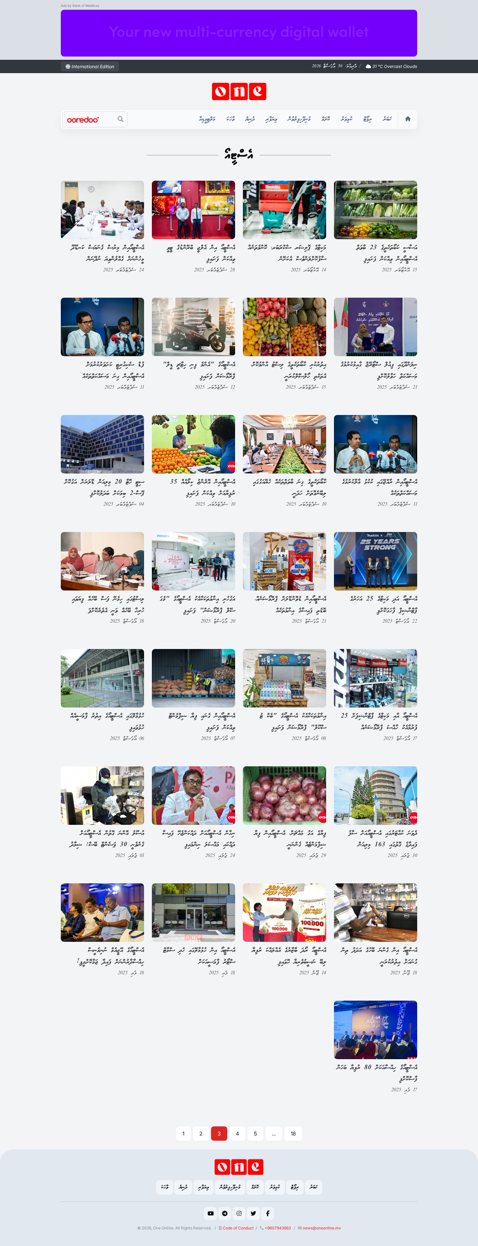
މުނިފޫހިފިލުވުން (299, 119)
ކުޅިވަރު (346, 119)
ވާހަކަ (230, 119)
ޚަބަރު (387, 119)
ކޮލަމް (326, 119)
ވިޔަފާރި (271, 119)
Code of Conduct (238, 1228)
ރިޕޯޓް (368, 119)
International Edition (92, 66)
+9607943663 (277, 1228)
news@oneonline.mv (322, 1228)
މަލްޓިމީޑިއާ (207, 119)
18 (293, 1133)
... (274, 1133)
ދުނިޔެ (250, 119)
